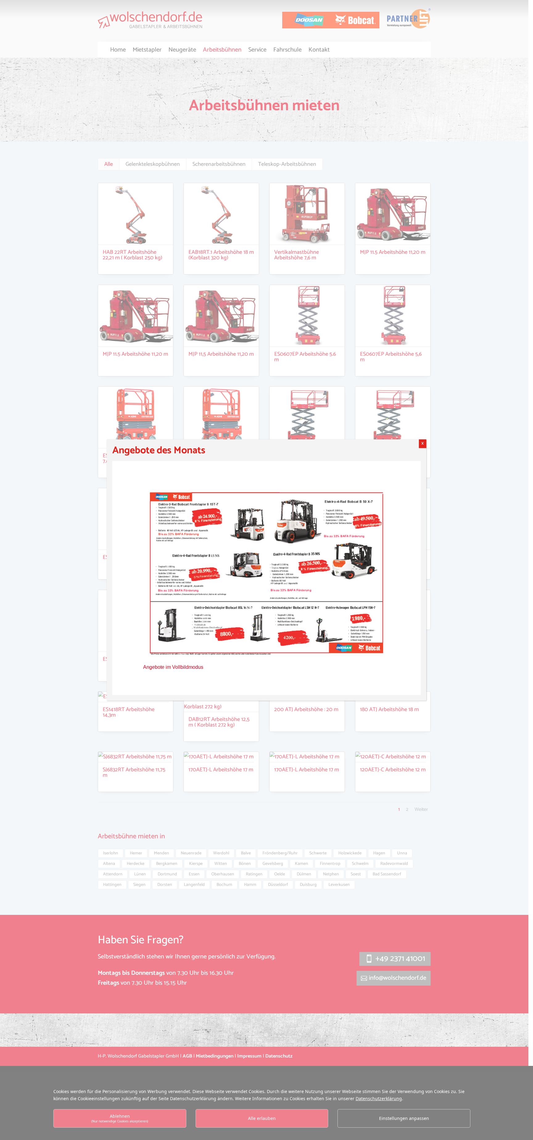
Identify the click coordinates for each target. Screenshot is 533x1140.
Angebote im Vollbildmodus (173, 667)
